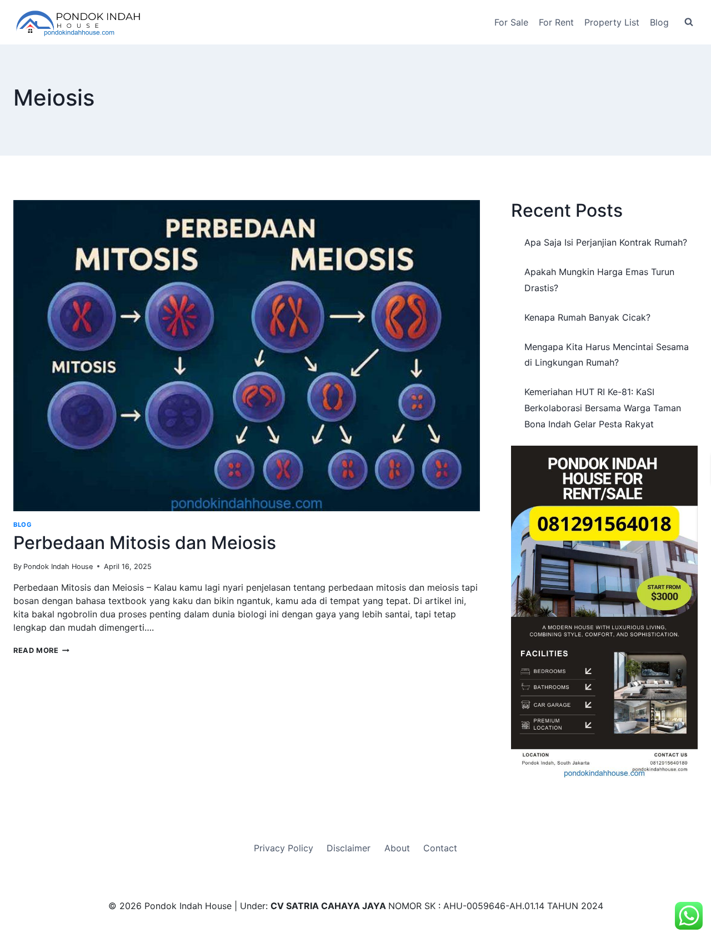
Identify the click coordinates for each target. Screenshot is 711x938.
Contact (440, 848)
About (397, 848)
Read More (41, 650)
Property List (611, 22)
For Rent (556, 22)
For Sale (511, 22)
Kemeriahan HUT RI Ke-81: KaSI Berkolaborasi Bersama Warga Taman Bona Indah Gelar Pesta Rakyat (602, 408)
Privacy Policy (283, 848)
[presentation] (246, 355)
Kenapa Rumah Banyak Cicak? (587, 317)
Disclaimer (348, 848)
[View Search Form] (689, 22)
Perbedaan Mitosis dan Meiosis (144, 542)
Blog (659, 22)
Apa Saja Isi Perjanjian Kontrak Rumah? (605, 242)
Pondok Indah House (58, 566)
